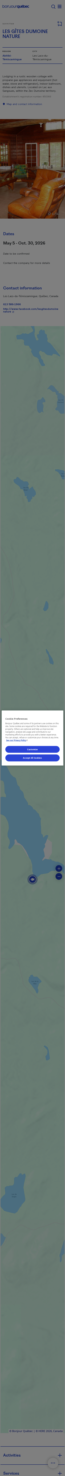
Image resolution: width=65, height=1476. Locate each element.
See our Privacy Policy (17, 740)
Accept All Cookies (32, 758)
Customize (32, 749)
